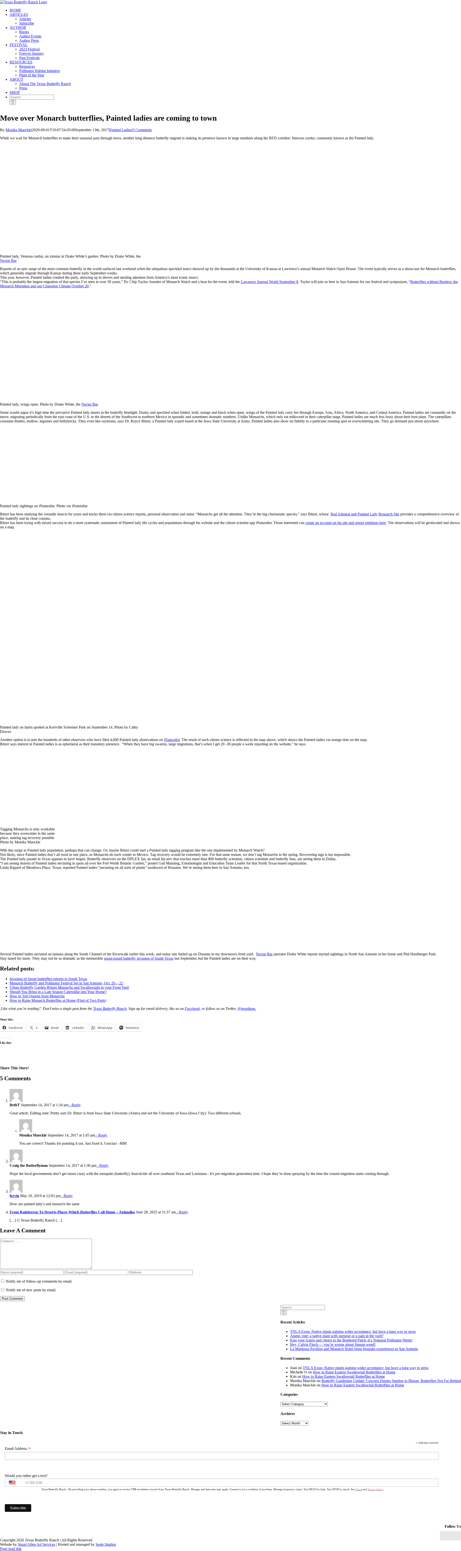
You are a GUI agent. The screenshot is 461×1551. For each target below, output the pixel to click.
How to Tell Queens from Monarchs (37, 996)
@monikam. (246, 1009)
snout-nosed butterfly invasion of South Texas (138, 958)
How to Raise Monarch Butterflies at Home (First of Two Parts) (58, 1000)
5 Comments (142, 130)
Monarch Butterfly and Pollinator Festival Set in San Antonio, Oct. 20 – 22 (66, 983)
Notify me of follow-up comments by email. (39, 1281)
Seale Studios (106, 1544)
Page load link (11, 1549)
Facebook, (193, 1009)
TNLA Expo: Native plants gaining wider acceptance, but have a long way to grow (353, 1331)
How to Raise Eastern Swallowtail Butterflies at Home (354, 1372)
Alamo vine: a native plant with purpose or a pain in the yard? (336, 1336)
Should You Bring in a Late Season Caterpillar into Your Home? (58, 992)
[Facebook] (442, 1535)
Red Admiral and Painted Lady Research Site (365, 514)
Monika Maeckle (18, 130)
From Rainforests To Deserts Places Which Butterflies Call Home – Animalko (72, 1212)
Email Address (18, 1448)
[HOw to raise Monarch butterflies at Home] (0, 1009)
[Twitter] (458, 1535)
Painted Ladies (120, 130)
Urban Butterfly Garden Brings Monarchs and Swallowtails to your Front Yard (69, 987)
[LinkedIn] (447, 1535)
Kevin (14, 1196)
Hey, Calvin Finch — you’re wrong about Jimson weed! (333, 1344)
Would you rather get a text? (26, 1476)
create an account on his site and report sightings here (345, 523)
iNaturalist (172, 740)
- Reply (74, 1105)
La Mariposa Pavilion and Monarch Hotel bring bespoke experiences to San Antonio (354, 1349)
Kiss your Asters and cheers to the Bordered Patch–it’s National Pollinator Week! (351, 1340)
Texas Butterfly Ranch (110, 1009)
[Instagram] (453, 1535)
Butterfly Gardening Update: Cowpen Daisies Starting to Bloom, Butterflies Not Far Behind (391, 1381)
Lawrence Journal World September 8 (269, 282)
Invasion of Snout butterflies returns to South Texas (48, 979)
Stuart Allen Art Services (36, 1544)
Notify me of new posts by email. (31, 1290)
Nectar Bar (8, 261)
